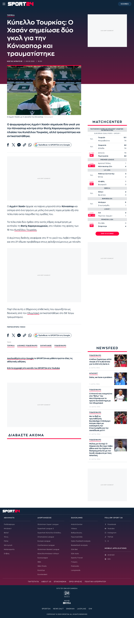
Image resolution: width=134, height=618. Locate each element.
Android (111, 555)
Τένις (6, 537)
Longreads (75, 570)
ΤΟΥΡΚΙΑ (11, 345)
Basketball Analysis (79, 545)
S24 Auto (75, 553)
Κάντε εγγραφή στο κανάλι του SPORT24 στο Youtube (33, 368)
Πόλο (6, 541)
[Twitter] (13, 145)
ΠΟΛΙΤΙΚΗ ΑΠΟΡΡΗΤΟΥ (95, 581)
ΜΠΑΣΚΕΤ (93, 373)
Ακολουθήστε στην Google (20, 358)
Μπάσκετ (8, 528)
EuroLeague (43, 558)
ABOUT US (46, 581)
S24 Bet (74, 549)
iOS (109, 559)
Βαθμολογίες (76, 533)
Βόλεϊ (6, 533)
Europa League (44, 541)
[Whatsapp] (30, 145)
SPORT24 (46, 609)
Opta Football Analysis (80, 541)
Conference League (46, 545)
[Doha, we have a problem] (120, 378)
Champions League (46, 537)
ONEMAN (70, 609)
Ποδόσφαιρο (60, 345)
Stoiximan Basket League (48, 549)
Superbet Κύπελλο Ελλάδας (49, 533)
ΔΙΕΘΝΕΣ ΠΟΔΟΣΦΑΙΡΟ (27, 345)
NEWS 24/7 (58, 609)
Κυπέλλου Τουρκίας (25, 230)
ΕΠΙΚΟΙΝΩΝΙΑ (60, 581)
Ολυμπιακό (33, 313)
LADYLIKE (81, 609)
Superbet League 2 (46, 528)
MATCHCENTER (107, 121)
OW (90, 609)
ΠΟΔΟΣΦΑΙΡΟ (95, 355)
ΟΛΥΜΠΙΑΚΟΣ (46, 345)
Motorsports (9, 549)
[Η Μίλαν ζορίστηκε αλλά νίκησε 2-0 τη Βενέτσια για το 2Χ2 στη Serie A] (120, 361)
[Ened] (67, 603)
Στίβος (7, 553)
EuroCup (41, 570)
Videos (74, 528)
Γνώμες (74, 562)
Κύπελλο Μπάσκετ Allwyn (48, 553)
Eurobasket (42, 574)
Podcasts (75, 566)
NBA (39, 562)
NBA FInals (42, 566)
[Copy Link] (24, 145)
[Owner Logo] (66, 594)
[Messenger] (19, 145)
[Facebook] (8, 145)
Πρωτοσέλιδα (76, 537)
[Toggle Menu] (4, 4)
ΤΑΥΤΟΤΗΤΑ (33, 581)
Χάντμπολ (8, 545)
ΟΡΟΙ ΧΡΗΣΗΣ (75, 581)
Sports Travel (77, 558)
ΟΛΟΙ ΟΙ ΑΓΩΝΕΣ (107, 233)
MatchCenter (76, 524)
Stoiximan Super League (48, 524)
